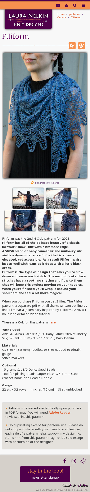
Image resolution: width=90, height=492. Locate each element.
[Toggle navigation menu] (83, 5)
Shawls (61, 17)
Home (61, 14)
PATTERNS (74, 14)
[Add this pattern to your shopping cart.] (72, 48)
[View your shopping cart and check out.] (81, 48)
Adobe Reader (60, 412)
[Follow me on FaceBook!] (64, 460)
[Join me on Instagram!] (73, 460)
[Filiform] (45, 177)
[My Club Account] (66, 5)
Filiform (76, 17)
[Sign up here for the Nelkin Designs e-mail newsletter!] (58, 5)
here (52, 322)
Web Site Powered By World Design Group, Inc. (62, 489)
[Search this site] (75, 5)
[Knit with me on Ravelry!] (83, 460)
